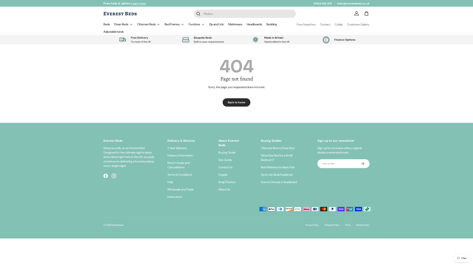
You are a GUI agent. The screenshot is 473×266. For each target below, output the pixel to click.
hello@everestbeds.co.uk (353, 3)
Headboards (254, 24)
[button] (367, 14)
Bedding (271, 24)
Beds (106, 24)
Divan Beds (121, 24)
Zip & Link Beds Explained (276, 175)
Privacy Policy (312, 225)
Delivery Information (180, 155)
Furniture (194, 24)
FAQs (347, 225)
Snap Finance (227, 182)
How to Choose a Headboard (279, 182)
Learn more (138, 3)
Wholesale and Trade (180, 189)
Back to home (236, 102)
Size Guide (225, 160)
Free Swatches (306, 24)
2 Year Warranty (177, 148)
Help (170, 182)
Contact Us (225, 167)
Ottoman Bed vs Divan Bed (278, 148)
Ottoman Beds (146, 24)
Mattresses (235, 24)
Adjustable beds (113, 32)
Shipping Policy (332, 225)
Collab (339, 24)
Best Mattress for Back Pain (278, 167)
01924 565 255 (323, 3)
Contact (325, 24)
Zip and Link (216, 24)
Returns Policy (363, 225)
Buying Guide (227, 152)
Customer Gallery (358, 24)
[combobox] (245, 14)
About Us (224, 189)
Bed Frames (172, 24)
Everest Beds (117, 225)
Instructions (174, 197)
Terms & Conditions (179, 175)
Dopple (223, 175)
